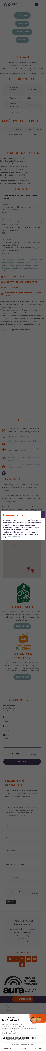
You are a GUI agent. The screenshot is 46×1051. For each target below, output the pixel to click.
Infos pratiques (14, 537)
